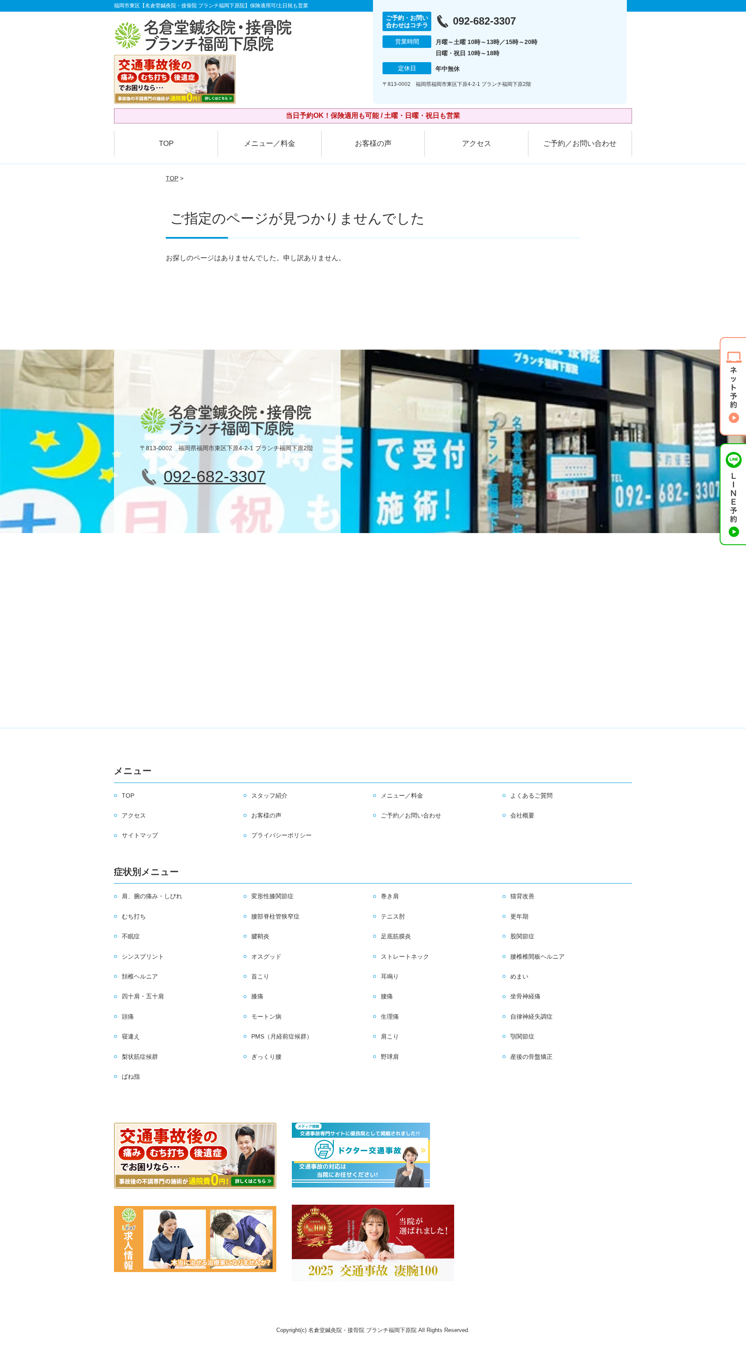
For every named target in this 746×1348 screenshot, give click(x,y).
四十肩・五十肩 (143, 996)
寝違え (131, 1036)
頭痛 (128, 1016)
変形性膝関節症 (272, 896)
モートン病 (266, 1016)
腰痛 (387, 996)
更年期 (519, 916)
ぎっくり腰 (266, 1056)
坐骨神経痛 (525, 996)
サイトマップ (140, 835)
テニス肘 (393, 916)
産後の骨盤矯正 (531, 1056)
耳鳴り (390, 976)
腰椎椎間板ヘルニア (537, 956)
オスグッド (266, 956)
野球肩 (390, 1056)
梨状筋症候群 (140, 1056)
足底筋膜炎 (396, 936)
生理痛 (390, 1016)
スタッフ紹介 (269, 795)
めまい (519, 976)
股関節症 (522, 936)
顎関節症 (522, 1036)
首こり (260, 976)
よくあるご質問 (531, 795)
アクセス (476, 143)
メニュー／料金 (269, 143)
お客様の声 (373, 143)
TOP (166, 143)
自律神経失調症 (531, 1016)
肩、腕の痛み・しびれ (152, 896)
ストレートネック (405, 956)
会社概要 (522, 815)
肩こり (390, 1036)
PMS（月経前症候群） (282, 1036)
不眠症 (131, 936)
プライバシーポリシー (281, 835)
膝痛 (257, 996)
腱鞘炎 (260, 936)
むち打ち (134, 916)
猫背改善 (522, 896)
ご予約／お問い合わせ (579, 143)
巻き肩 (390, 896)
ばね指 (131, 1076)
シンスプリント (143, 956)
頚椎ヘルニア (140, 976)
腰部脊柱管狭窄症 (275, 916)
